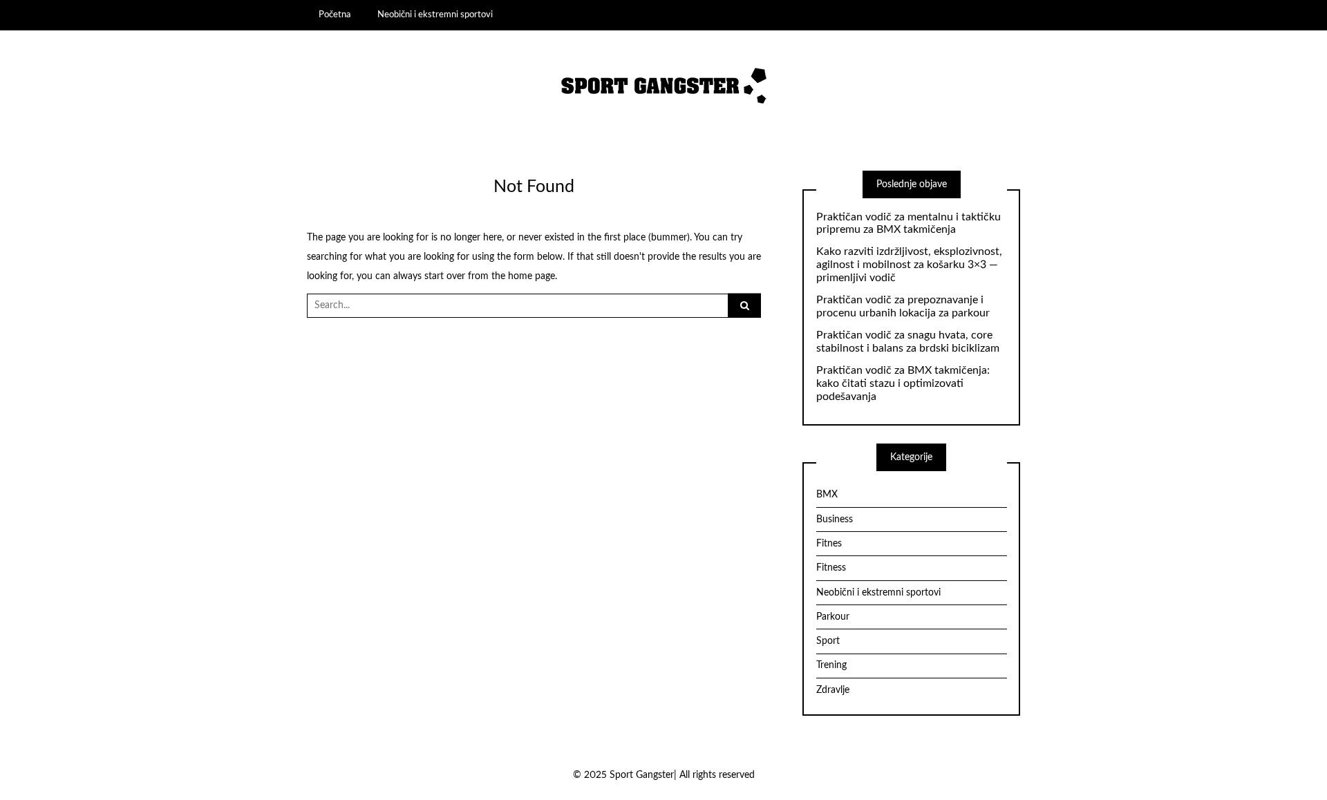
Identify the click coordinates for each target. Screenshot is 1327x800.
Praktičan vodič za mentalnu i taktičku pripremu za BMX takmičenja (908, 223)
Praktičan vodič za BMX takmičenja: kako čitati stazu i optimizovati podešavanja (903, 383)
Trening (831, 665)
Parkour (832, 617)
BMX (827, 494)
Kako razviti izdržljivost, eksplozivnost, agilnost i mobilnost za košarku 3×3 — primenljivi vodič (909, 264)
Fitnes (829, 544)
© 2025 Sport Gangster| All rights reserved (664, 775)
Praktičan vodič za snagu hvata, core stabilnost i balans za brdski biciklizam (907, 342)
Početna (334, 14)
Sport (828, 641)
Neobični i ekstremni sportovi (435, 14)
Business (834, 519)
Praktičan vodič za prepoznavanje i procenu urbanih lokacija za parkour (903, 306)
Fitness (831, 568)
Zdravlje (832, 690)
